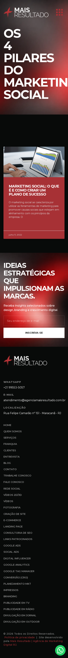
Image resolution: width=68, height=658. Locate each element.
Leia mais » (15, 225)
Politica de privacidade (20, 637)
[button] (60, 650)
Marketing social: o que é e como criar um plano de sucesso (34, 190)
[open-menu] (59, 12)
